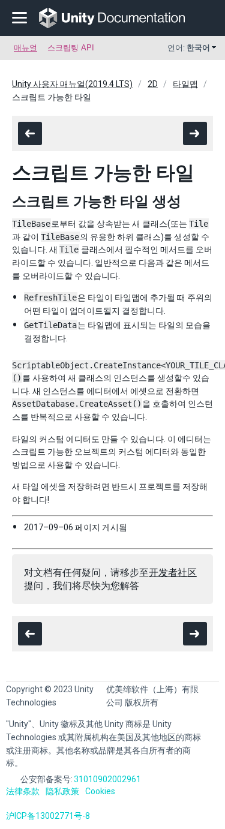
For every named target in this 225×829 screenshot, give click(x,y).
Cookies (100, 791)
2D (153, 84)
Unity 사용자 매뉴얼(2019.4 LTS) (72, 84)
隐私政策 (62, 791)
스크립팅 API (70, 47)
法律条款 (23, 791)
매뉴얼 (25, 47)
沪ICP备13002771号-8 (48, 816)
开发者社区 (173, 572)
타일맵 (185, 84)
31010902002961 (107, 779)
